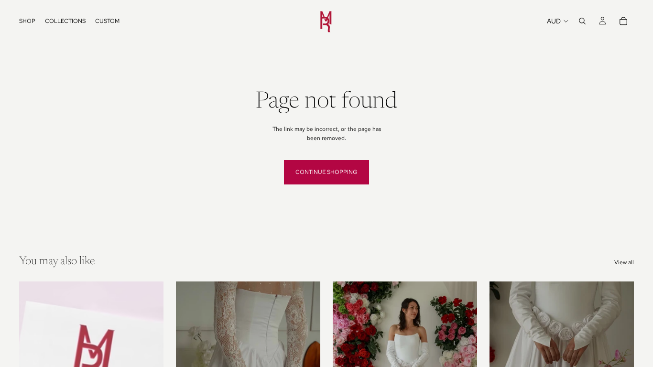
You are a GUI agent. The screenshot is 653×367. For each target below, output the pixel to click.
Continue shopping (326, 172)
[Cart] (623, 21)
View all (624, 262)
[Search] (582, 21)
